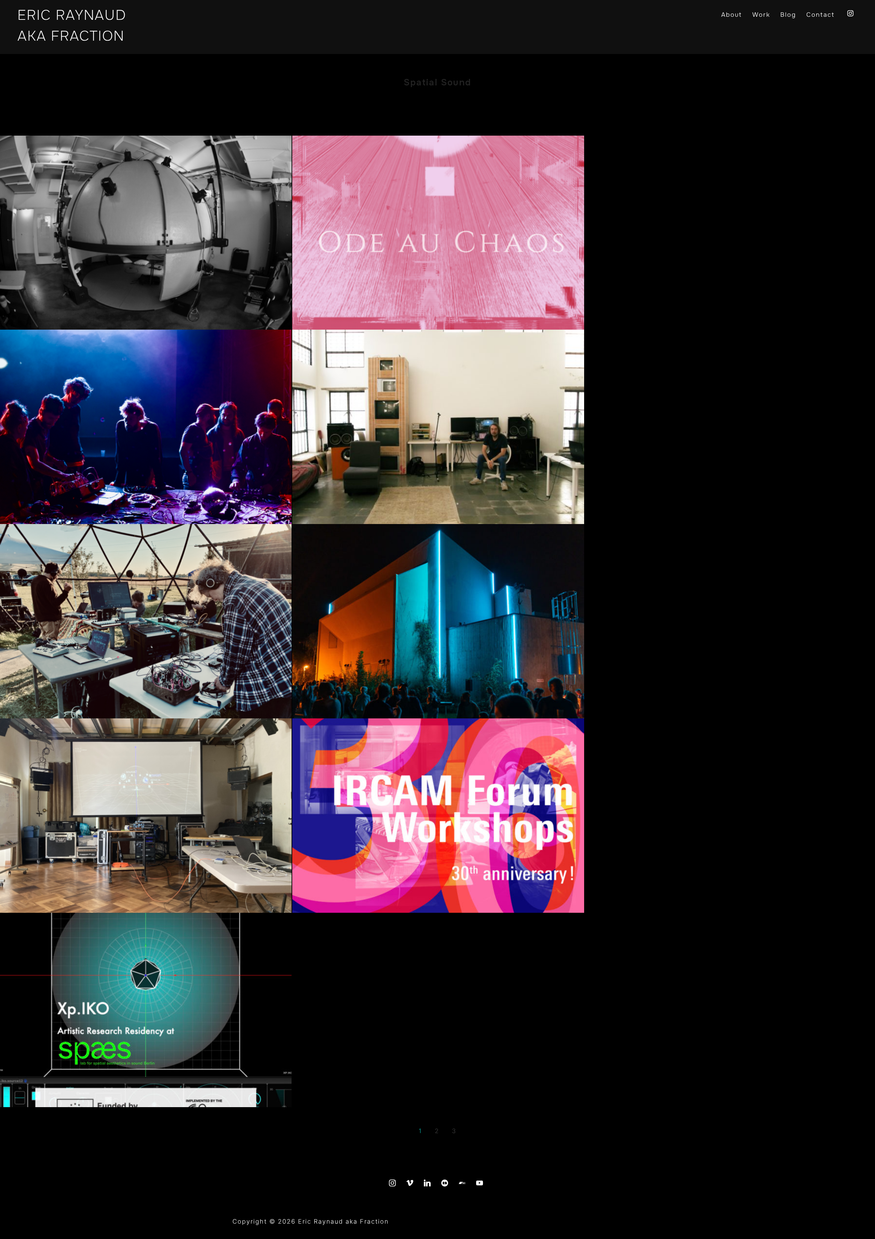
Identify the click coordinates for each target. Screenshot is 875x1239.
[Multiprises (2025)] (146, 427)
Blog (788, 14)
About (731, 14)
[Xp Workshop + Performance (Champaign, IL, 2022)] (146, 621)
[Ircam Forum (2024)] (438, 815)
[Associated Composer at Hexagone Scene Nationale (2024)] (438, 621)
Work (761, 14)
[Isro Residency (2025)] (438, 427)
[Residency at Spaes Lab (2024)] (146, 1010)
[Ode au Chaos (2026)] (438, 233)
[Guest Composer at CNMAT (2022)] (146, 815)
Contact (820, 14)
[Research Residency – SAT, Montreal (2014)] (146, 233)
